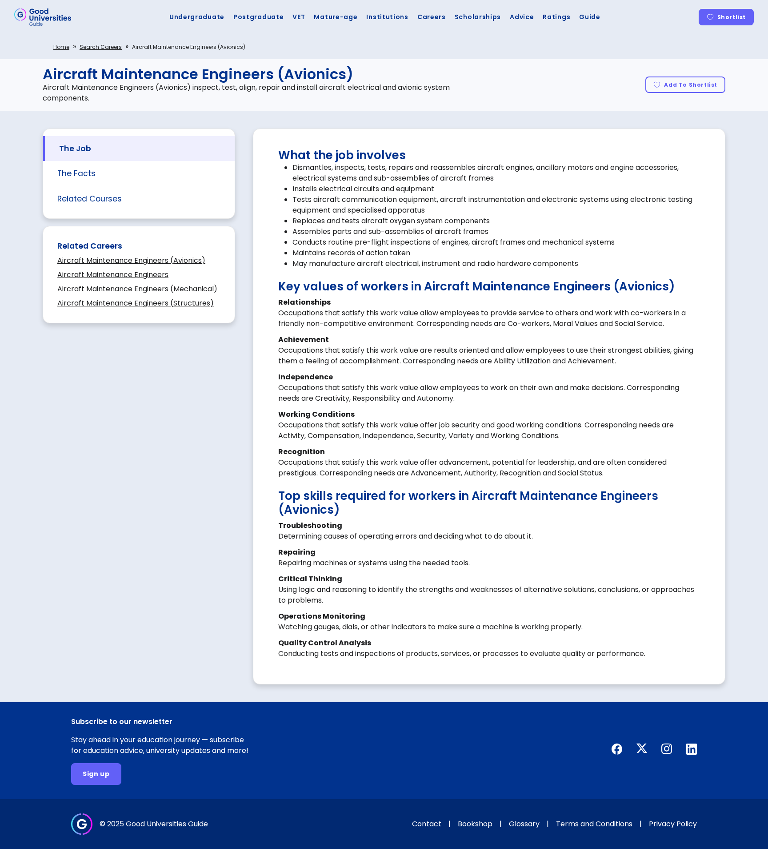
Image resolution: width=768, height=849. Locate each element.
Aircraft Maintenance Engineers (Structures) (135, 303)
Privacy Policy (673, 824)
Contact (426, 824)
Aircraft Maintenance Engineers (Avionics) (131, 260)
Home (61, 47)
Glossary (524, 824)
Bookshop (475, 824)
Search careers (101, 47)
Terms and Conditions (594, 824)
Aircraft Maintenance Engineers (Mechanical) (137, 289)
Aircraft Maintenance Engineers (112, 275)
